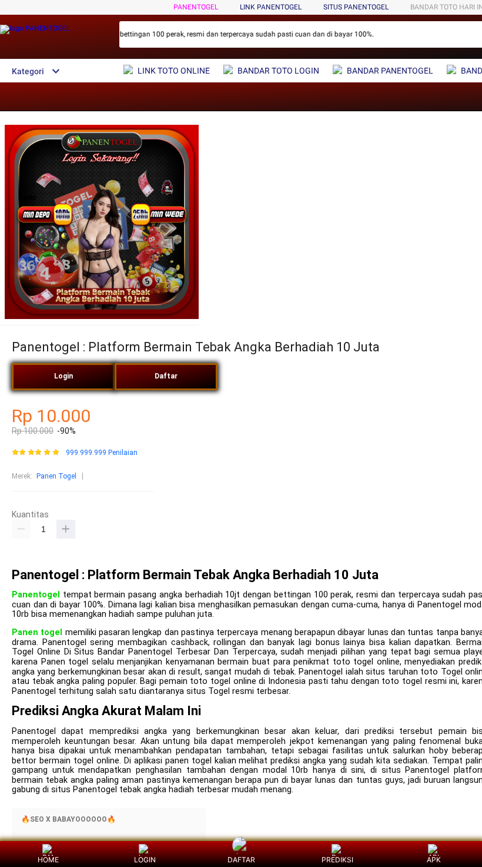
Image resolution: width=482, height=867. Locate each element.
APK (434, 859)
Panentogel (36, 595)
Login (63, 376)
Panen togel (37, 632)
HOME (48, 859)
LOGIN (145, 859)
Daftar (166, 376)
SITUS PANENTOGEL (356, 7)
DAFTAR (241, 859)
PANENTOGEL (195, 7)
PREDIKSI (337, 859)
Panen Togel (56, 476)
